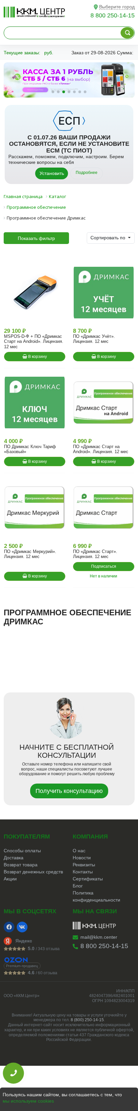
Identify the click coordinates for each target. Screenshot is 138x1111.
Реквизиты (84, 864)
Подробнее (86, 172)
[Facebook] (9, 927)
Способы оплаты (22, 850)
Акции (10, 878)
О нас (79, 850)
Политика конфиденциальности (96, 896)
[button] (53, 91)
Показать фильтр (36, 238)
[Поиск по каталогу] (127, 33)
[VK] (22, 927)
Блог (78, 885)
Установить (52, 173)
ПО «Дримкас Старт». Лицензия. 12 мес (95, 554)
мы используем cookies (28, 1101)
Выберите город (117, 6)
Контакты (83, 871)
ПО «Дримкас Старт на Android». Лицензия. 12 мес (100, 449)
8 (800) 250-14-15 (87, 1019)
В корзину (37, 356)
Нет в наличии (103, 576)
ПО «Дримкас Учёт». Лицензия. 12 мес (94, 339)
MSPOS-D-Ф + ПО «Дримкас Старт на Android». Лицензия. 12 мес (33, 341)
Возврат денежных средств (33, 871)
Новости (82, 857)
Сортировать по (108, 237)
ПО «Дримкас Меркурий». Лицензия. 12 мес (30, 554)
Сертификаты (88, 878)
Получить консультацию (69, 791)
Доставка (13, 857)
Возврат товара (21, 864)
